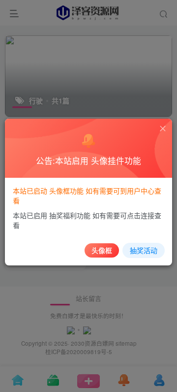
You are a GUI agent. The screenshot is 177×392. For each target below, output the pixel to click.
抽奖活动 (143, 250)
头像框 (101, 250)
